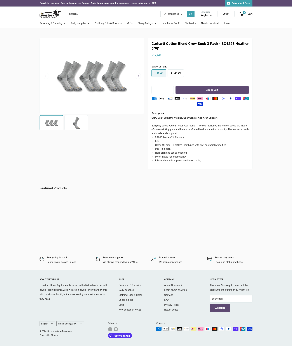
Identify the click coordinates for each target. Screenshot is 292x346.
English (44, 323)
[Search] (191, 14)
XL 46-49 (176, 73)
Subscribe (219, 307)
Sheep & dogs (145, 23)
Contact (168, 295)
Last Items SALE (170, 23)
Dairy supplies (78, 23)
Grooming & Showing (51, 23)
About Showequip (173, 285)
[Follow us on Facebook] (110, 329)
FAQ (166, 299)
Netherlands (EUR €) (67, 323)
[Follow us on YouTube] (116, 329)
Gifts (129, 23)
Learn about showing (175, 290)
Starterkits (190, 23)
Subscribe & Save (241, 3)
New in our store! (210, 23)
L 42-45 (159, 73)
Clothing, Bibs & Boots (107, 23)
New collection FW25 (130, 309)
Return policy (171, 309)
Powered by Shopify (49, 335)
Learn (227, 23)
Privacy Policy (171, 304)
